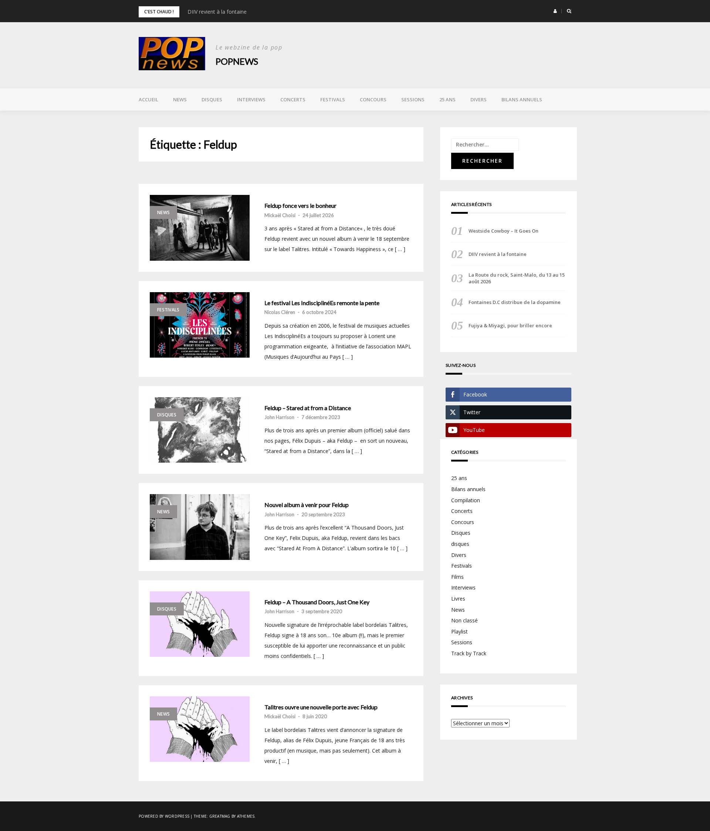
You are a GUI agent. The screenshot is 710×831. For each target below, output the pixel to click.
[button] (555, 11)
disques (460, 543)
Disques (212, 99)
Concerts (292, 99)
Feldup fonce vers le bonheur (300, 205)
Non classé (464, 620)
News (180, 99)
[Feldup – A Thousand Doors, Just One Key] (200, 624)
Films (457, 576)
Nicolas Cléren (279, 312)
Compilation (465, 500)
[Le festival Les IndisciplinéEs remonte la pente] (200, 325)
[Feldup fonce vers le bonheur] (200, 228)
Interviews (251, 99)
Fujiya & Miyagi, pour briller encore (510, 325)
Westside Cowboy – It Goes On (503, 230)
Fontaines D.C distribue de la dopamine (515, 302)
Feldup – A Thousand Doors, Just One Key (316, 602)
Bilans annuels (521, 99)
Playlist (459, 631)
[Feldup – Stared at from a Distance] (200, 430)
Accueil (148, 99)
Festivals (332, 99)
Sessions (413, 99)
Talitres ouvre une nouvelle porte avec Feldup (321, 707)
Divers (478, 99)
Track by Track (468, 653)
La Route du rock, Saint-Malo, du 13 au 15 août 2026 (517, 278)
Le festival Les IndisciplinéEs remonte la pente (321, 303)
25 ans (447, 99)
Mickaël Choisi (279, 215)
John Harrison (279, 417)
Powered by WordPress (164, 816)
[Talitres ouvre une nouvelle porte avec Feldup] (200, 729)
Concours (373, 99)
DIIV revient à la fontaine (217, 11)
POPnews (237, 61)
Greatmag (219, 816)
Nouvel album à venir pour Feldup (306, 504)
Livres (458, 598)
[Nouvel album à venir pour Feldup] (200, 527)
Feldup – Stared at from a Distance (307, 408)
